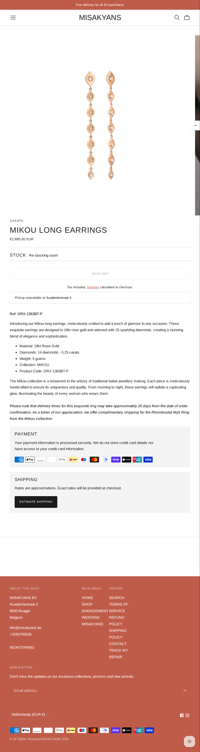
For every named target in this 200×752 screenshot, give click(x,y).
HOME (87, 598)
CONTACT (118, 644)
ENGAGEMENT (95, 611)
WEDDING (91, 617)
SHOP (87, 604)
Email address (25, 685)
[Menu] (13, 17)
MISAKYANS (92, 624)
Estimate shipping (36, 501)
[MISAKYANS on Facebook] (182, 716)
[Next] (195, 125)
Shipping (93, 287)
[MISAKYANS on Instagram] (187, 716)
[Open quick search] (177, 17)
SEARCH (116, 598)
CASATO (16, 220)
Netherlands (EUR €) (28, 714)
